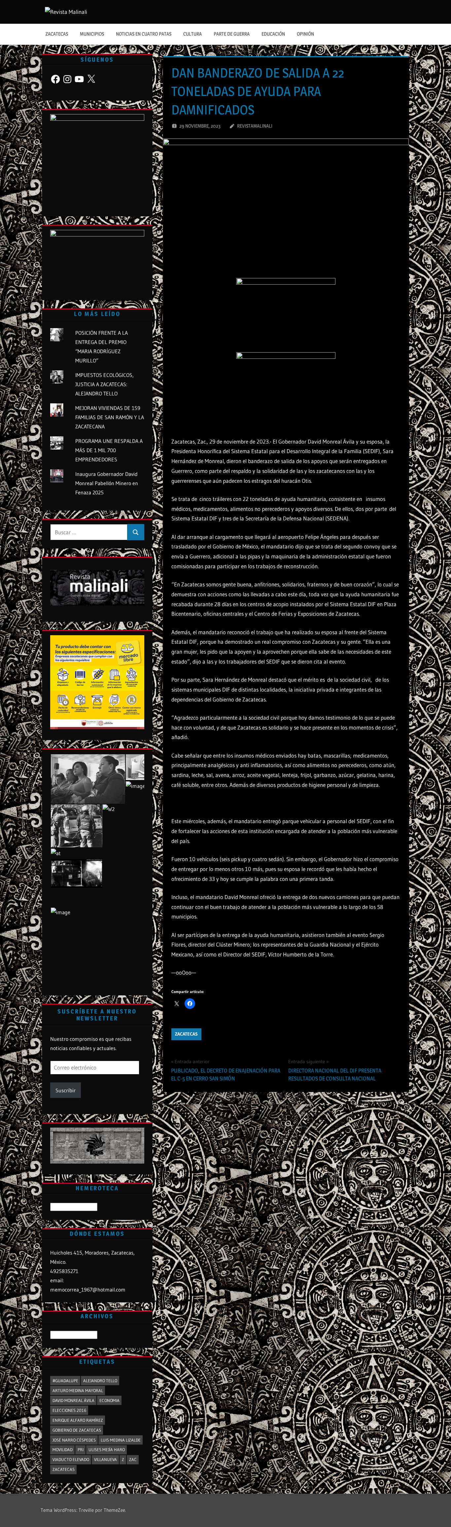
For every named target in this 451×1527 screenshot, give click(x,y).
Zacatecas (57, 34)
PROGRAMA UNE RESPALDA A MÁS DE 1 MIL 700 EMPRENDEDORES (109, 450)
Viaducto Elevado (70, 1459)
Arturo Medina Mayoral (77, 1390)
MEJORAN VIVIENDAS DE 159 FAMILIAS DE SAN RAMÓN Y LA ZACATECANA (109, 417)
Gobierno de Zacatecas (76, 1430)
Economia (109, 1400)
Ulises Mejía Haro (106, 1449)
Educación (273, 34)
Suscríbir (65, 1090)
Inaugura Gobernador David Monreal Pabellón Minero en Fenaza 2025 (106, 483)
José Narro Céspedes (74, 1440)
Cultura (192, 34)
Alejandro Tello (100, 1380)
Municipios (92, 34)
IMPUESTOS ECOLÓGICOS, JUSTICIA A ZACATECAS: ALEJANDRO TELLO (104, 384)
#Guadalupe (65, 1380)
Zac (133, 1459)
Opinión (305, 34)
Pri (81, 1449)
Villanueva (105, 1459)
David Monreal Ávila (73, 1400)
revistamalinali (254, 126)
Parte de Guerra (232, 34)
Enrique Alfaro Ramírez (77, 1420)
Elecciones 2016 (69, 1410)
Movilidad (62, 1449)
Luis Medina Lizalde (121, 1440)
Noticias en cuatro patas (143, 34)
